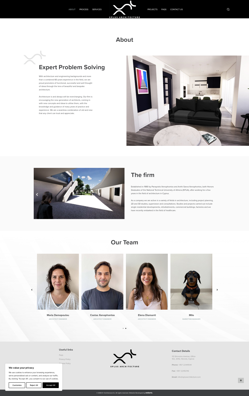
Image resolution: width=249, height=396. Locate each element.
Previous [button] (37, 193)
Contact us (176, 9)
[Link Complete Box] (58, 290)
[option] (79, 193)
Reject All (34, 385)
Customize (17, 385)
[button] (32, 290)
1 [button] (123, 328)
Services (97, 9)
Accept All (50, 385)
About (72, 9)
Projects (152, 9)
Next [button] (121, 193)
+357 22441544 (185, 364)
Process (83, 9)
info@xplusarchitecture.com (189, 377)
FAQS (163, 9)
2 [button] (126, 328)
